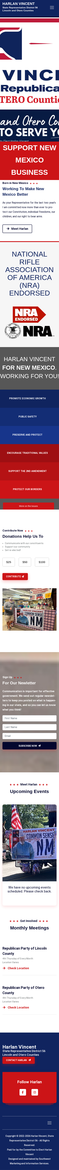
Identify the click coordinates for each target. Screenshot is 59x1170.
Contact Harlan (16, 1060)
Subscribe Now (28, 746)
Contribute (13, 576)
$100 (42, 562)
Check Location (18, 968)
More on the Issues (28, 506)
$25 (8, 562)
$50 (24, 562)
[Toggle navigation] (52, 7)
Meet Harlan (19, 228)
